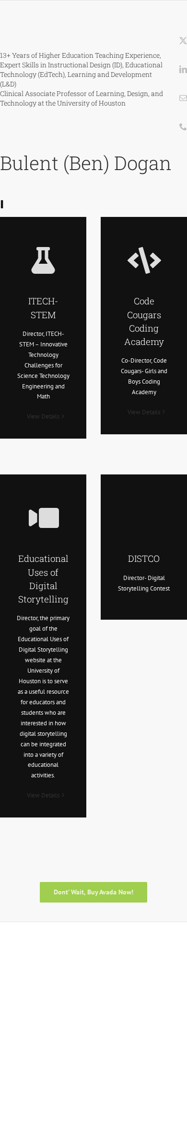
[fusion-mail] (183, 98)
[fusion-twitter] (183, 40)
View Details (43, 416)
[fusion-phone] (183, 126)
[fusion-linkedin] (183, 69)
